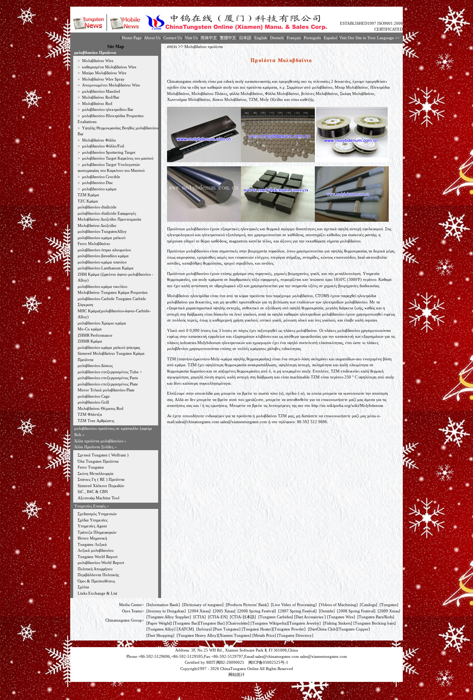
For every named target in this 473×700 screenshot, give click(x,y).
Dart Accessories (310, 617)
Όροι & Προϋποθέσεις (96, 581)
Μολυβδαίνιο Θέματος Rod (100, 408)
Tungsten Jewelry (304, 623)
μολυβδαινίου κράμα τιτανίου (102, 262)
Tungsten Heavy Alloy (197, 635)
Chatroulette (237, 623)
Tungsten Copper (353, 629)
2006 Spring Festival (257, 611)
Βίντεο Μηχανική (92, 538)
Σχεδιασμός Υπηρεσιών (97, 514)
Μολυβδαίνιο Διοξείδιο (97, 225)
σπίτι (172, 46)
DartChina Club (322, 629)
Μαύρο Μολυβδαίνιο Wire (103, 73)
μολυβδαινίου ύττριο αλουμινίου (104, 250)
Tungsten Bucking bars (374, 623)
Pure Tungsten (226, 629)
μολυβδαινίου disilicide (97, 207)
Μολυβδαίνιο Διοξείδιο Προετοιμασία (109, 219)
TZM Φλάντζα (90, 414)
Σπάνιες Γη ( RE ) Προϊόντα (101, 479)
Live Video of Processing (293, 604)
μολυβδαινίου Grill (93, 402)
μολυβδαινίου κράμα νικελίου (102, 286)
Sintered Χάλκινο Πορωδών (101, 485)
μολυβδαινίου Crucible (100, 176)
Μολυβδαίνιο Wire (97, 60)
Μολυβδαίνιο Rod (96, 103)
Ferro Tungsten (91, 467)
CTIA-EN (218, 617)
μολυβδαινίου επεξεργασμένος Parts (108, 378)
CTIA (199, 617)
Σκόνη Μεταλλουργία (95, 473)
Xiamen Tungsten (235, 635)
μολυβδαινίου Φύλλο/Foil (102, 146)
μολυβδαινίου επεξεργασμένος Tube (109, 372)
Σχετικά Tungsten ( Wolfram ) (103, 455)
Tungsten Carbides (276, 617)
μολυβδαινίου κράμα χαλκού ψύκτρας (109, 347)
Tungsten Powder (289, 629)
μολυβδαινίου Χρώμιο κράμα (102, 323)
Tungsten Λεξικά (92, 544)
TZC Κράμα (88, 201)
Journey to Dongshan (166, 611)
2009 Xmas (389, 611)
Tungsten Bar (185, 623)
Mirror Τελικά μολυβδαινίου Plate (106, 390)
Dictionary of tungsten (203, 604)
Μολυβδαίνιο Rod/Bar (100, 97)
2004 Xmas (199, 611)
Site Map (115, 46)
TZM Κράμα (88, 195)
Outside (326, 611)
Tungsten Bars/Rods (376, 617)
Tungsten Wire (341, 617)
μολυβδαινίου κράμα (98, 189)
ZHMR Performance (95, 335)
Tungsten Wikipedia (269, 623)
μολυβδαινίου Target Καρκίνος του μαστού (117, 158)
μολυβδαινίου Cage (94, 396)
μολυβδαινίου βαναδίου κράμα (103, 256)
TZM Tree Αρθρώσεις (96, 420)
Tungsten (389, 604)
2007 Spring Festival (297, 611)
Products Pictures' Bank (247, 604)
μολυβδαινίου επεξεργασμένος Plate (108, 384)
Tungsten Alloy (161, 629)
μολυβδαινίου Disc (97, 182)
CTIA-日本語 (243, 617)
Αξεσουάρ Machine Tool (98, 498)
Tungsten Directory (295, 635)
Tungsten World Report (98, 556)
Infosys (204, 629)
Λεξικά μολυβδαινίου (95, 550)
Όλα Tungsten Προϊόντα (98, 461)
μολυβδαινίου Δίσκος (95, 365)
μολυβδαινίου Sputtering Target (108, 152)
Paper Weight (159, 623)
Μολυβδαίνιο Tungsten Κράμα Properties (112, 292)
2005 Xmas (224, 611)
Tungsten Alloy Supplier (169, 617)
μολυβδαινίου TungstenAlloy (102, 231)
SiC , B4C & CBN (93, 491)
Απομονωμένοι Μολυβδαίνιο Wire (110, 85)
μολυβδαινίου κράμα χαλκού (101, 237)
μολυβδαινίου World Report (101, 562)
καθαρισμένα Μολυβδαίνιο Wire (108, 67)
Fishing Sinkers (337, 623)
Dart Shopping (160, 635)
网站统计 (236, 674)
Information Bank (163, 604)
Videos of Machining (338, 604)
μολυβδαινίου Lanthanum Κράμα (105, 268)
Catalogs (368, 604)
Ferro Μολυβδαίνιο (94, 243)
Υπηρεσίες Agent (92, 526)
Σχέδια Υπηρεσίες (93, 520)
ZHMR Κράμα (90, 341)
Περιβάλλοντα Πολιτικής (98, 574)
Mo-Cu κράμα (90, 329)
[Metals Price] (264, 635)
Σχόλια (83, 587)
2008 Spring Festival (356, 611)
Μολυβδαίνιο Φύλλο (98, 140)
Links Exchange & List (97, 593)
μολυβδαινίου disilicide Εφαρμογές (107, 213)
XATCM (185, 629)
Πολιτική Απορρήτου (95, 569)
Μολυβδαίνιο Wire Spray (103, 79)
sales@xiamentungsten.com (243, 421)
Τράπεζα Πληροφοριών (97, 532)
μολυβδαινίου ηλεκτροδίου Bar (107, 109)
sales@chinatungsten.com (197, 421)
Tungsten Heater (257, 629)
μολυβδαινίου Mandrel (100, 91)
